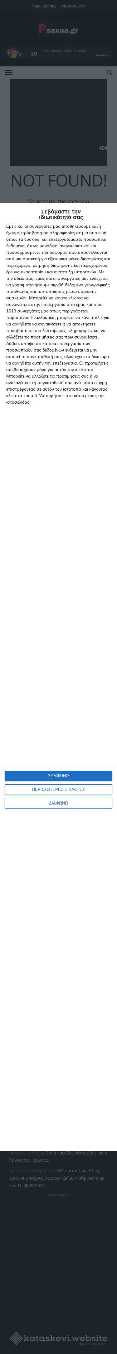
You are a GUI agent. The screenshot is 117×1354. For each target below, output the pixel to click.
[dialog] (58, 677)
